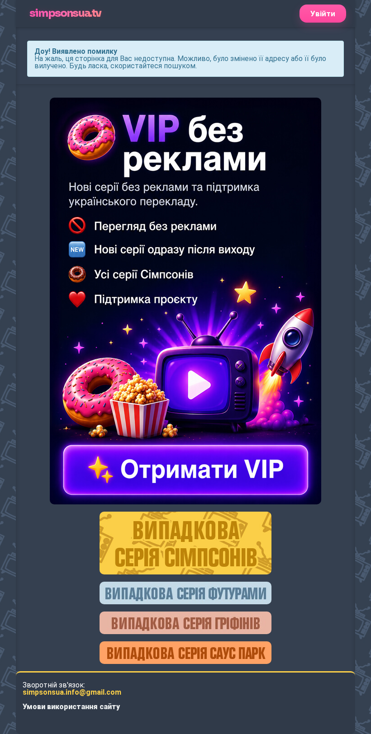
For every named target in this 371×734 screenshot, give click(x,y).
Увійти (322, 13)
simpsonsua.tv (65, 13)
